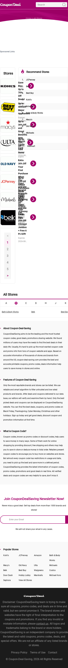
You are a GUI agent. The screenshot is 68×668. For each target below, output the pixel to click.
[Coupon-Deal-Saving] (10, 4)
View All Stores (25, 580)
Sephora (7, 580)
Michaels (28, 133)
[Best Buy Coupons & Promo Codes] (8, 107)
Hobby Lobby (25, 575)
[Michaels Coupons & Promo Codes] (8, 199)
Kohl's (27, 100)
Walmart (28, 146)
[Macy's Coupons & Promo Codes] (8, 125)
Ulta (26, 139)
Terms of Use (37, 652)
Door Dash (8, 575)
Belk (26, 86)
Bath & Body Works (32, 113)
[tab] (6, 302)
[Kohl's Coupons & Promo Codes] (8, 86)
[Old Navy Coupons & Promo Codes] (8, 163)
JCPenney (28, 80)
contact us (42, 623)
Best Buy (28, 93)
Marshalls (38, 575)
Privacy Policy (19, 652)
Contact (52, 652)
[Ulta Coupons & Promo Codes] (8, 143)
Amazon (28, 106)
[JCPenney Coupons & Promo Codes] (8, 181)
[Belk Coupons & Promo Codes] (8, 217)
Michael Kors (55, 575)
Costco (52, 570)
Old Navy (28, 126)
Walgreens (38, 570)
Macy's (27, 119)
